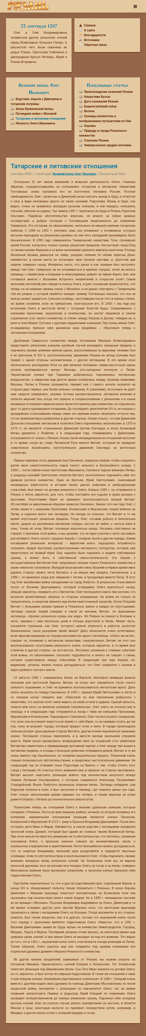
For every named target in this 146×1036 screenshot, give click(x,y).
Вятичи (89, 111)
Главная (90, 25)
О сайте (89, 30)
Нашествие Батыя (97, 96)
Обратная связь (95, 44)
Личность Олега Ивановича (35, 123)
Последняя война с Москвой (36, 113)
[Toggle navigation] (135, 6)
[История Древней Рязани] (27, 6)
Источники (91, 40)
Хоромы (90, 125)
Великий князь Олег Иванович (74, 174)
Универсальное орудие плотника (107, 145)
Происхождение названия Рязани (108, 91)
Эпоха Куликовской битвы (34, 108)
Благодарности (95, 35)
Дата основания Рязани (101, 101)
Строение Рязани (96, 140)
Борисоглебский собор (100, 106)
